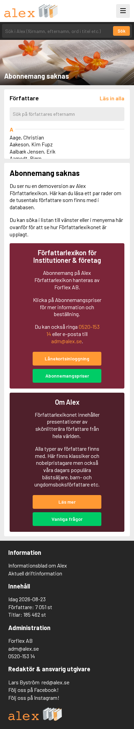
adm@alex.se (66, 341)
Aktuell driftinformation (35, 573)
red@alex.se (55, 682)
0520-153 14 (21, 656)
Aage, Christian (27, 137)
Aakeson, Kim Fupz (31, 144)
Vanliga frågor (67, 519)
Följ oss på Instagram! (33, 697)
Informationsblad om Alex (37, 565)
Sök (121, 31)
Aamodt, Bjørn (26, 158)
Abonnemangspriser (67, 376)
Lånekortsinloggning (67, 358)
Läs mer (67, 502)
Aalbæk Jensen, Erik (32, 151)
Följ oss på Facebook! (33, 689)
